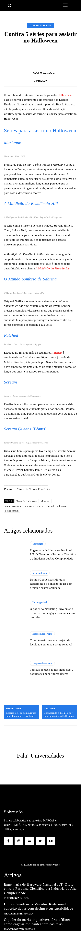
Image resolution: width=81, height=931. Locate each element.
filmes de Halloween (26, 501)
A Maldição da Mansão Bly (53, 268)
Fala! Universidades (44, 73)
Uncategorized (39, 602)
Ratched (57, 352)
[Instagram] (19, 841)
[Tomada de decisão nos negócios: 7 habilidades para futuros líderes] (15, 668)
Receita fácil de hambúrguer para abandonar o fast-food (21, 714)
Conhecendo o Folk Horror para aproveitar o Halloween (59, 714)
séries (40, 506)
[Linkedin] (29, 841)
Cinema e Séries (40, 25)
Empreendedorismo (42, 633)
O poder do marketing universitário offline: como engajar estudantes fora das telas (52, 613)
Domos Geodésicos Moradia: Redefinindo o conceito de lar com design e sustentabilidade (51, 583)
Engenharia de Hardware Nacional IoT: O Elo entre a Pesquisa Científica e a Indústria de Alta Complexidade (53, 554)
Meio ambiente (39, 573)
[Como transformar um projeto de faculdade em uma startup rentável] (15, 639)
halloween (45, 501)
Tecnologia (37, 543)
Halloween (64, 95)
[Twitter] (40, 841)
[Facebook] (8, 841)
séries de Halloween (56, 506)
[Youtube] (51, 841)
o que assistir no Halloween (19, 506)
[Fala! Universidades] (28, 74)
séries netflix (11, 510)
